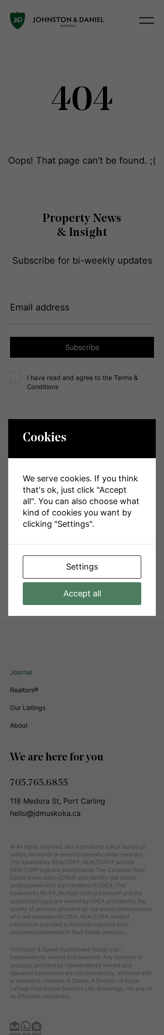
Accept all (82, 593)
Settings (82, 566)
